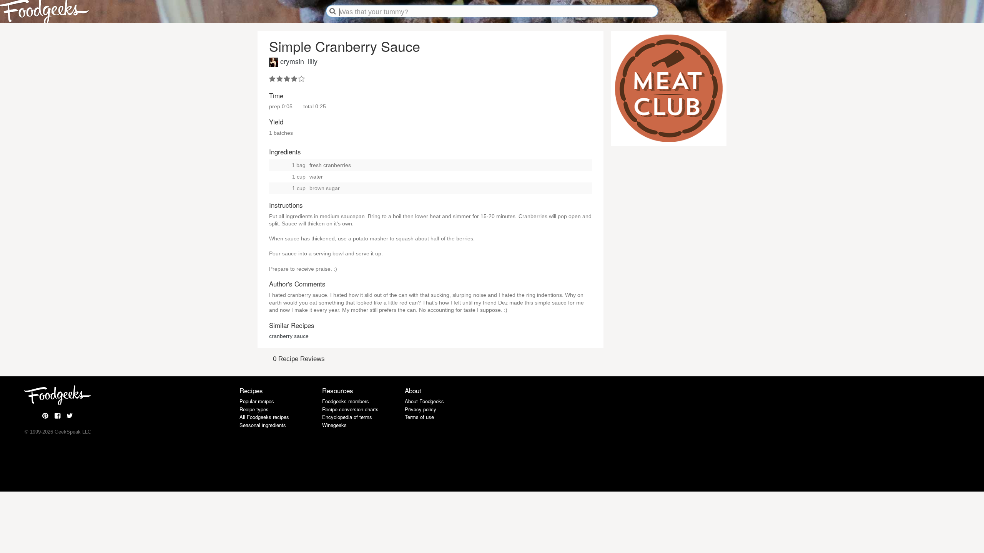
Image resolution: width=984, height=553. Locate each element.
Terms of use (419, 417)
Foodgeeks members (345, 401)
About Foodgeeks (424, 401)
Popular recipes (256, 401)
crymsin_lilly (298, 61)
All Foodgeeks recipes (264, 417)
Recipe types (254, 409)
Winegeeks (334, 425)
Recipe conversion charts (350, 409)
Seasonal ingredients (262, 425)
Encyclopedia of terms (347, 417)
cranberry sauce (289, 336)
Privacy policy (420, 409)
